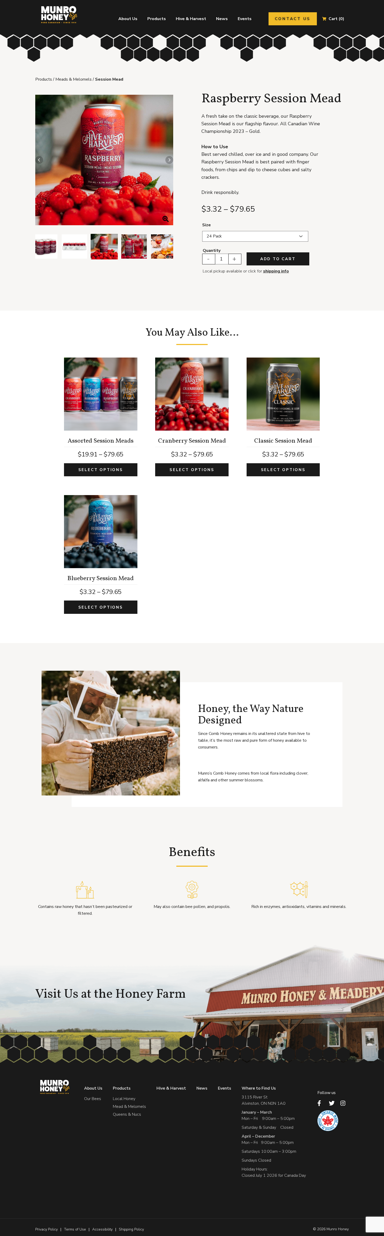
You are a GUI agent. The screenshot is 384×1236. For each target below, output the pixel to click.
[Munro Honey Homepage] (58, 14)
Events (245, 19)
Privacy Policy (46, 1229)
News (222, 19)
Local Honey (124, 1099)
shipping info (276, 271)
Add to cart (278, 259)
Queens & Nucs (127, 1114)
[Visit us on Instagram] (344, 1103)
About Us (127, 19)
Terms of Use (75, 1229)
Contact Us (293, 18)
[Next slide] (169, 160)
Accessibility (102, 1229)
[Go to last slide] (39, 160)
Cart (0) (336, 19)
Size (206, 225)
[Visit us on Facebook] (321, 1103)
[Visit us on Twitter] (333, 1103)
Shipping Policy (131, 1229)
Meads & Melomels (73, 79)
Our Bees (92, 1099)
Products (156, 19)
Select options (100, 469)
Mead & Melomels (129, 1106)
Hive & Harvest (191, 19)
